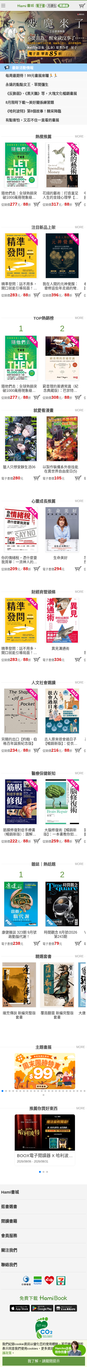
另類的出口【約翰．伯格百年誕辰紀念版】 (19, 741)
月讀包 (52, 5)
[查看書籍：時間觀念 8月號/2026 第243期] (62, 904)
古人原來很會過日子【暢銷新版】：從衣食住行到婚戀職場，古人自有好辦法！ (60, 741)
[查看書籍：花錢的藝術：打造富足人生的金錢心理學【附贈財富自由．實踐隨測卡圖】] (62, 165)
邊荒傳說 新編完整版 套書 (19, 1015)
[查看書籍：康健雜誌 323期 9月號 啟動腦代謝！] (21, 904)
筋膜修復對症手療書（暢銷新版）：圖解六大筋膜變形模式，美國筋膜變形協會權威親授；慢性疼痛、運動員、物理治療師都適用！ (19, 832)
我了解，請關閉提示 (44, 1361)
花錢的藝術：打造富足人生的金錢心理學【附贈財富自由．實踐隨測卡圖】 (60, 195)
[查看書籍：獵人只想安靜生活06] (21, 438)
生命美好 (60, 558)
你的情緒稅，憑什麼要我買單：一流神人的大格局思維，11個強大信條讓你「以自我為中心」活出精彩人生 (19, 560)
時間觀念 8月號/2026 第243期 (60, 934)
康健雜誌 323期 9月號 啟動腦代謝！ (19, 934)
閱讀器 (63, 5)
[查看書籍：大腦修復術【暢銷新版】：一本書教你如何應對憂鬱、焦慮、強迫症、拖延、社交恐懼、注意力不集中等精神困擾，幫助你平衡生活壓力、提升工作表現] (62, 801)
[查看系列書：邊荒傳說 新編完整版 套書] (19, 984)
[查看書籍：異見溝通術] (62, 620)
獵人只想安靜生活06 (19, 467)
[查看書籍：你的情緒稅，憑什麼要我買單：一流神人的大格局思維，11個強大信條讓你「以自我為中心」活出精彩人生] (21, 529)
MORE (79, 136)
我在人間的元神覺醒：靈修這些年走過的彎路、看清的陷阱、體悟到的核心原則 (60, 286)
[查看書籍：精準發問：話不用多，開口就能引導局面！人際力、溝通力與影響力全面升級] (21, 255)
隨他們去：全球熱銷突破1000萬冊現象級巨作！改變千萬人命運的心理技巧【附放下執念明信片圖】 (19, 195)
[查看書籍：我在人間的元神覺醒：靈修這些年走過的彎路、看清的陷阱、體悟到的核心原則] (62, 255)
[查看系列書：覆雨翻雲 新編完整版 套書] (57, 984)
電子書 (40, 5)
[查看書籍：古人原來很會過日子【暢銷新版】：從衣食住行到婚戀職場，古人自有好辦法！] (62, 711)
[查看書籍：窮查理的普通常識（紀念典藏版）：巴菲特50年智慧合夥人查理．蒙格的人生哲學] (62, 358)
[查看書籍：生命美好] (62, 529)
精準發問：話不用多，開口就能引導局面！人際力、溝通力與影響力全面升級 (19, 286)
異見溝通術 (60, 648)
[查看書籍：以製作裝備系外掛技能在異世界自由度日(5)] (62, 438)
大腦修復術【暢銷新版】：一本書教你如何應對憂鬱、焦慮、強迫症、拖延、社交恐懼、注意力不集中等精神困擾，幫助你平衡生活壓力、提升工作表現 (60, 832)
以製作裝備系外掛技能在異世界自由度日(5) (60, 469)
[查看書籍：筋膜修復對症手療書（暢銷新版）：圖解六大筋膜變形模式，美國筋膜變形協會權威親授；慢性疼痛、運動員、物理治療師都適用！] (21, 801)
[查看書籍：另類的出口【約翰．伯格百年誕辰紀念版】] (21, 711)
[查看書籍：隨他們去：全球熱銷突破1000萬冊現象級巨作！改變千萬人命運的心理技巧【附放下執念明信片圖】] (21, 165)
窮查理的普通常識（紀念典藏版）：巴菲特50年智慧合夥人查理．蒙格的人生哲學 (60, 388)
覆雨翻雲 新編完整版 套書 (57, 1015)
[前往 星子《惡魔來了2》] (43, 37)
